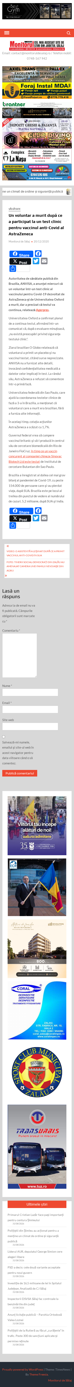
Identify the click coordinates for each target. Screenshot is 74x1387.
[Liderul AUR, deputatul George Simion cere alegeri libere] (53, 191)
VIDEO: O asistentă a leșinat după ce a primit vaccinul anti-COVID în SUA (36, 553)
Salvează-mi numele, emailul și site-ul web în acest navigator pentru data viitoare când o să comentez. (18, 752)
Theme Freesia (38, 1374)
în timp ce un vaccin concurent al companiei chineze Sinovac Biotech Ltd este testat (35, 456)
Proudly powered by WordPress (22, 1369)
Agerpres (42, 310)
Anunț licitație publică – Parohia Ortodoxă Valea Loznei (35, 1317)
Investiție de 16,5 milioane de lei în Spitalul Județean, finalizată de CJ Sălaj (34, 1285)
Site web (8, 720)
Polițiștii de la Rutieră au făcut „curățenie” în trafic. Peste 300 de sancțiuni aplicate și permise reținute (36, 1336)
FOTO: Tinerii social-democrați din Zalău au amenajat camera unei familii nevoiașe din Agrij (36, 566)
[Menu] (6, 33)
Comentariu (11, 630)
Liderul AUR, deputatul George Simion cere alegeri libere (35, 1254)
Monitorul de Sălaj (19, 241)
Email (7, 703)
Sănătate (15, 208)
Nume (7, 686)
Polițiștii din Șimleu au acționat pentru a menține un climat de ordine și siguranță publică (33, 1236)
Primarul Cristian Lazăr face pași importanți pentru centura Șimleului (36, 1217)
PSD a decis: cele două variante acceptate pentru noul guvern (34, 1270)
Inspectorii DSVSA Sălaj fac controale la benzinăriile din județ (33, 1301)
